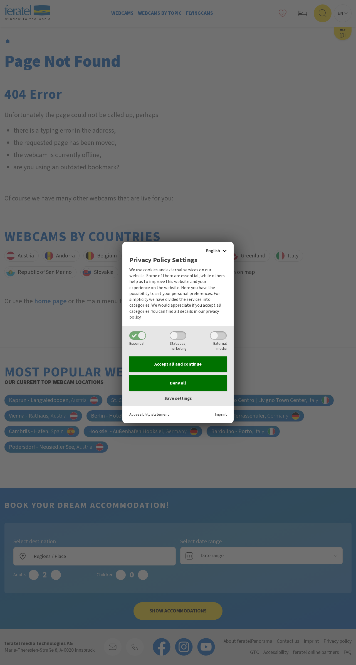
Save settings (178, 398)
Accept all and (178, 364)
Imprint (221, 414)
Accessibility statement (149, 414)
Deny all (178, 383)
